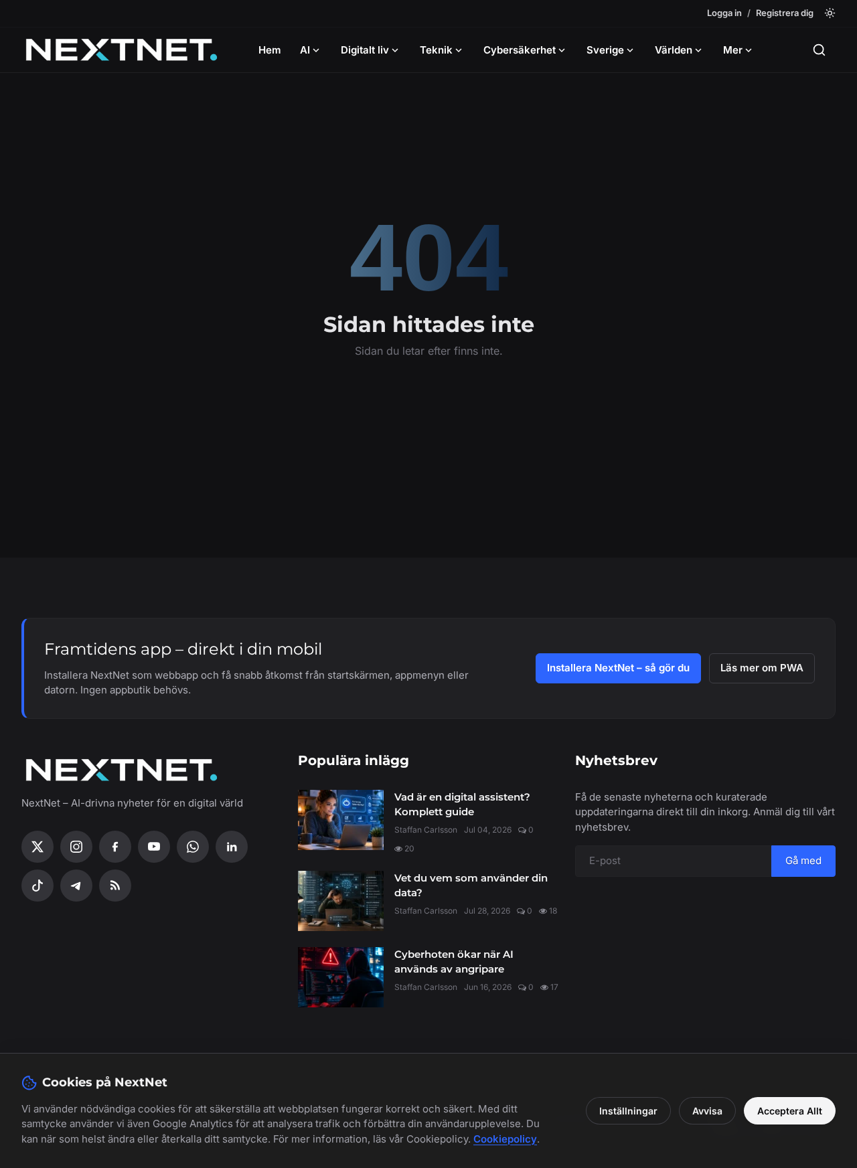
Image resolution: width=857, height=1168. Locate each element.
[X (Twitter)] (37, 847)
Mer (733, 50)
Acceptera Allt (789, 1110)
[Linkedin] (232, 847)
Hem (269, 50)
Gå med (803, 860)
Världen (673, 50)
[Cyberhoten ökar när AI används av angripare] (341, 977)
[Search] (819, 49)
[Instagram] (76, 847)
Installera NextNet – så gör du (618, 667)
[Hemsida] (121, 49)
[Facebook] (115, 847)
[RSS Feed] (115, 885)
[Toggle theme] (830, 13)
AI (305, 50)
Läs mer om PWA (761, 667)
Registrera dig (784, 12)
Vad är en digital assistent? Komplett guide (462, 804)
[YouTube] (154, 847)
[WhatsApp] (193, 847)
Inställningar (628, 1110)
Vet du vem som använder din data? (471, 885)
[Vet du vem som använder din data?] (341, 901)
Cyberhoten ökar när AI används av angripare (454, 962)
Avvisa (707, 1110)
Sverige (605, 50)
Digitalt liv (365, 50)
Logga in (724, 12)
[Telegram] (76, 885)
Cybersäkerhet (519, 50)
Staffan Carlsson (425, 830)
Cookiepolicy (505, 1139)
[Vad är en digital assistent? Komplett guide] (341, 820)
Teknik (436, 50)
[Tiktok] (37, 885)
